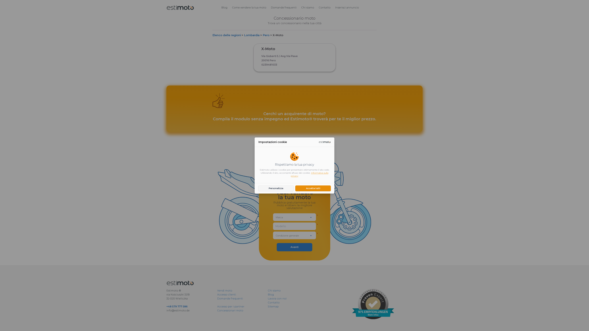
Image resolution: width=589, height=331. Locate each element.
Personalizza (276, 188)
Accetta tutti (313, 188)
